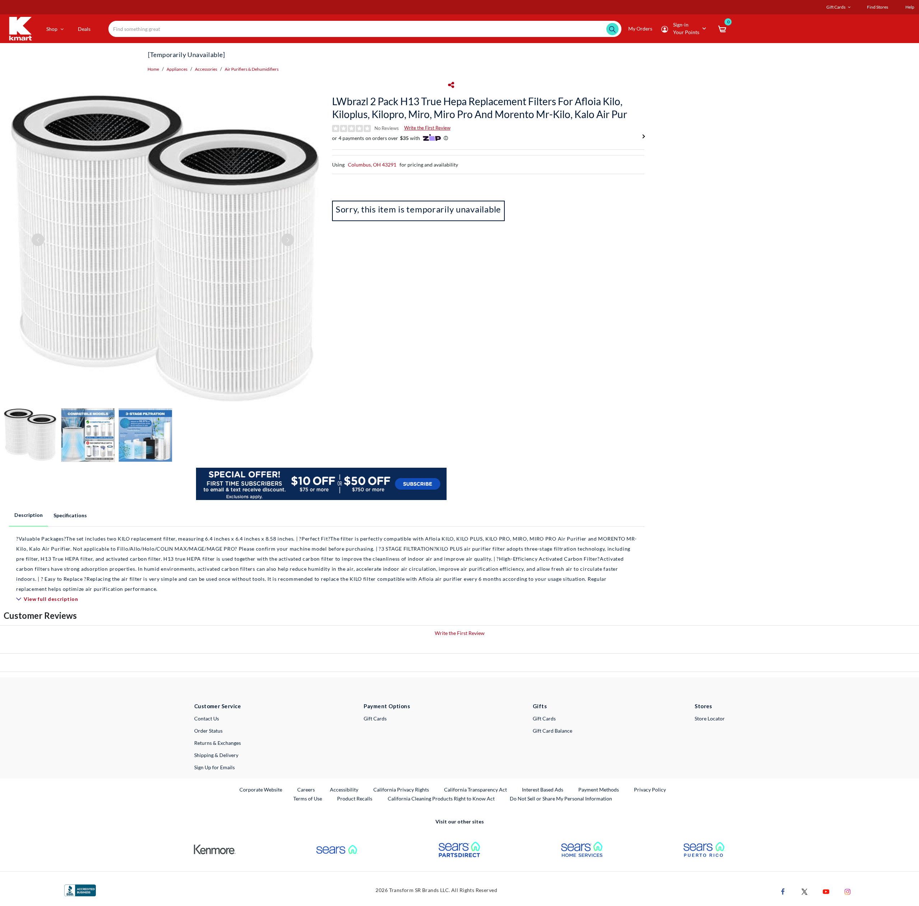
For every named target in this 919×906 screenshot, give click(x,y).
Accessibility (344, 789)
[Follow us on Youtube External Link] (826, 891)
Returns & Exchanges (217, 743)
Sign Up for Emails (214, 767)
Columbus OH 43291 (372, 165)
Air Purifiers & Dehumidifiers (252, 69)
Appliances (177, 69)
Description (28, 515)
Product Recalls (355, 798)
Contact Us (206, 718)
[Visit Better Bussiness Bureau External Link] (80, 890)
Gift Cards (375, 718)
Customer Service (217, 706)
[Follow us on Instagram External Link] (847, 891)
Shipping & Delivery (216, 755)
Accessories (206, 69)
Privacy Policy (650, 789)
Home (153, 69)
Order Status (208, 731)
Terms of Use (307, 798)
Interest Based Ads (542, 789)
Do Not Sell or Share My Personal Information (561, 798)
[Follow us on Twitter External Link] (804, 891)
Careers (306, 789)
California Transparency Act (475, 789)
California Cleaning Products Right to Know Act (441, 798)
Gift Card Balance (552, 731)
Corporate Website (261, 789)
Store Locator (710, 718)
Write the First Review (427, 128)
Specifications (70, 515)
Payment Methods (598, 789)
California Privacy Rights (401, 789)
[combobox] (364, 29)
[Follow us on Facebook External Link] (783, 891)
